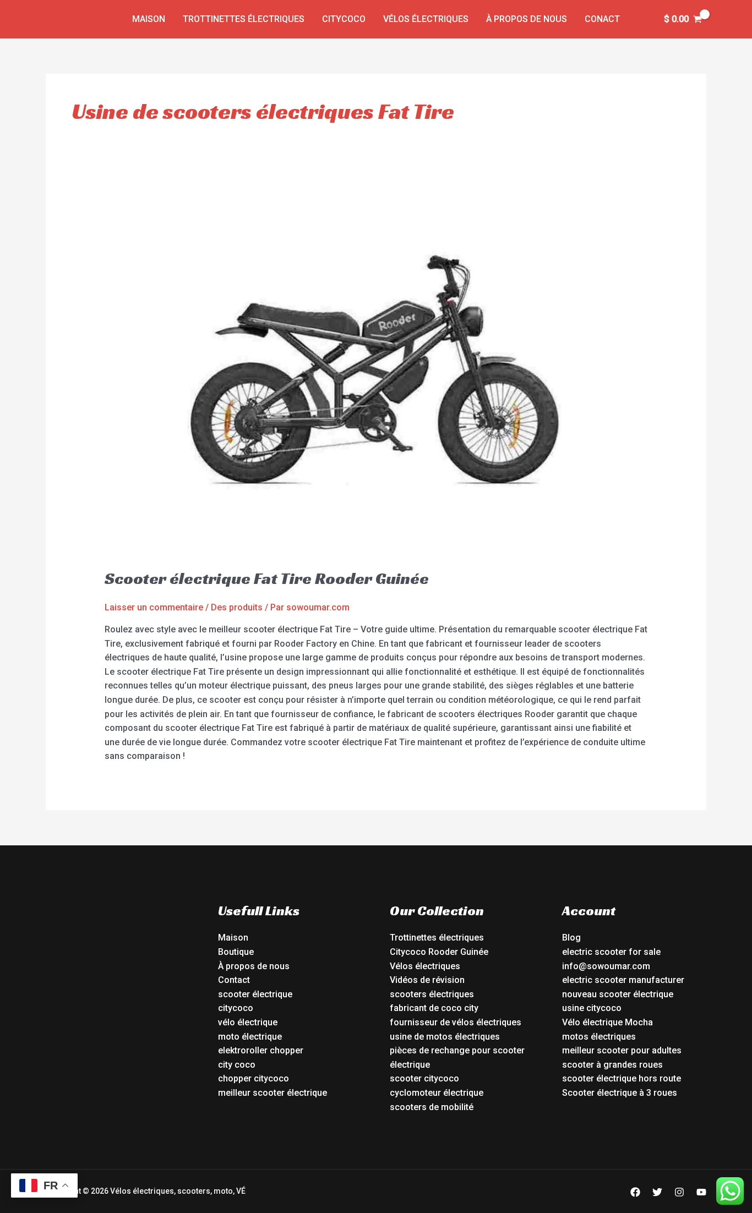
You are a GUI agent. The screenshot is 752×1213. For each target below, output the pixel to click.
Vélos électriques (425, 19)
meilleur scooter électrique (272, 1093)
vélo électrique (247, 1022)
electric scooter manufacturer (623, 980)
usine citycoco (592, 1008)
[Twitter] (657, 1192)
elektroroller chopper (260, 1050)
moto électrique (250, 1036)
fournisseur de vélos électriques (455, 1022)
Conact (602, 19)
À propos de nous (526, 19)
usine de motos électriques (445, 1036)
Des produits (237, 607)
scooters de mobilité (431, 1107)
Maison (148, 19)
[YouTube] (701, 1192)
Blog (571, 937)
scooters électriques (432, 994)
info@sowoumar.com (606, 966)
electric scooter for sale (611, 952)
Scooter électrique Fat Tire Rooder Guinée (267, 578)
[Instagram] (679, 1192)
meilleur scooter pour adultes (622, 1050)
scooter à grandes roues (612, 1064)
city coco (236, 1064)
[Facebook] (635, 1192)
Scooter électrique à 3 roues (619, 1093)
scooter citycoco (424, 1078)
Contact (234, 980)
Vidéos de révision (427, 980)
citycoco (235, 1008)
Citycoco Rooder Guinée (439, 952)
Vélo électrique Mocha (607, 1022)
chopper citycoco (253, 1078)
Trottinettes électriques (243, 19)
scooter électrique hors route (621, 1078)
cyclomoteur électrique (436, 1093)
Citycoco (344, 19)
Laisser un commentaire (154, 607)
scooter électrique (255, 994)
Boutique (236, 952)
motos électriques (599, 1036)
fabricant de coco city (434, 1008)
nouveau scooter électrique (617, 994)
